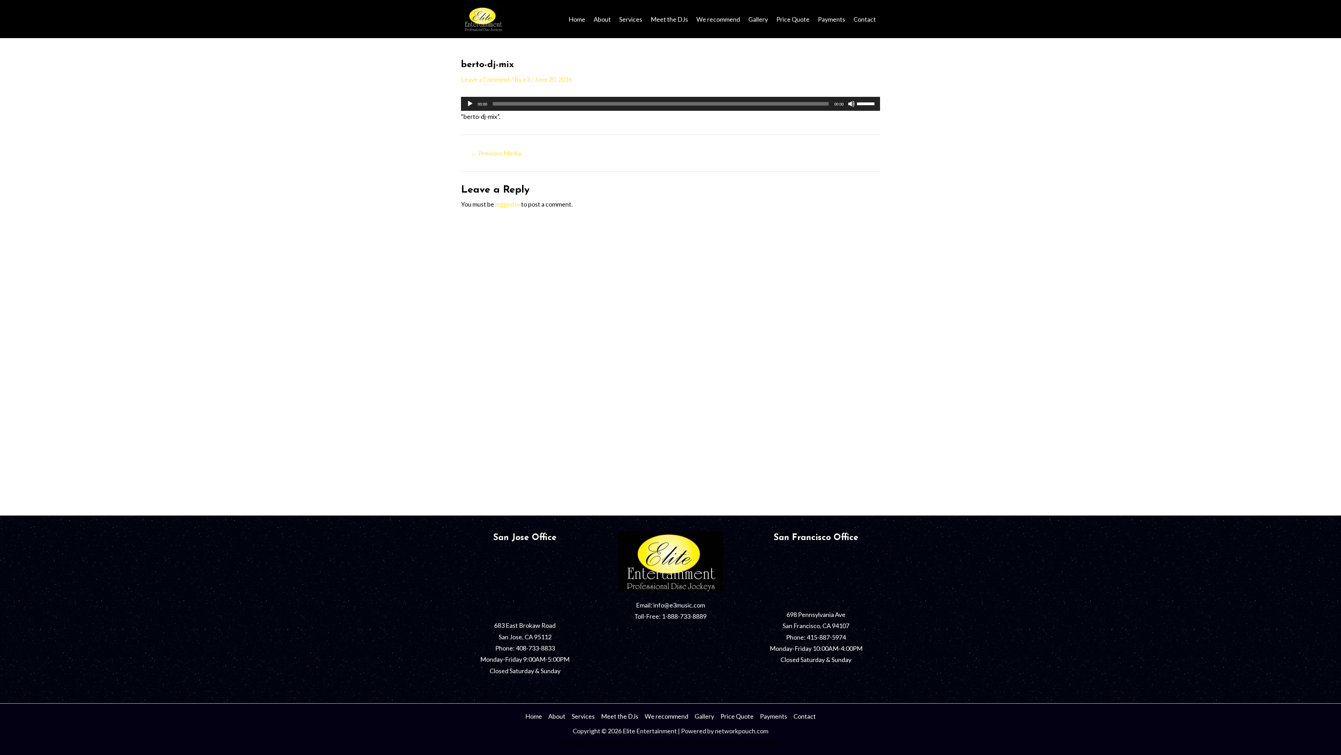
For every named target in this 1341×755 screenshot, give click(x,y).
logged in (507, 204)
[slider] (867, 103)
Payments (831, 19)
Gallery (758, 19)
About (602, 19)
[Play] (470, 103)
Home (577, 19)
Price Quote (792, 19)
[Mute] (851, 103)
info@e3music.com (679, 605)
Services (630, 19)
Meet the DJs (669, 19)
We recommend (718, 19)
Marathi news (657, 742)
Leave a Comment (485, 79)
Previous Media (496, 153)
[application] (670, 104)
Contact (864, 19)
